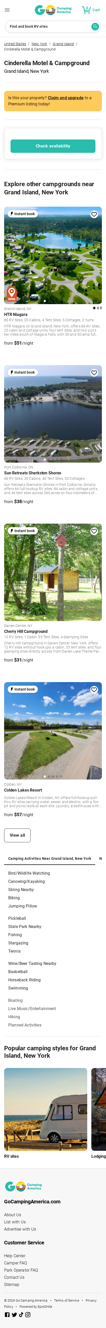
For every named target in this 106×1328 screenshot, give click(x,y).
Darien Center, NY (18, 626)
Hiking (14, 1016)
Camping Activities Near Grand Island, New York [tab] (49, 858)
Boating (15, 1000)
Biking (14, 897)
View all (17, 835)
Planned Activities (24, 1025)
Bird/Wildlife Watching (29, 873)
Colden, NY (13, 785)
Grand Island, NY (17, 309)
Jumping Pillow (22, 906)
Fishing (15, 934)
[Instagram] (28, 1316)
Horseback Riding (24, 979)
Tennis (14, 951)
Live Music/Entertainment (32, 1008)
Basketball (18, 971)
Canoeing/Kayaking (26, 881)
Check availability (53, 146)
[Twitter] (15, 1316)
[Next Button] (96, 254)
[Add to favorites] (94, 214)
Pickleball (17, 918)
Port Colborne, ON (18, 467)
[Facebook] (7, 1316)
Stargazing (18, 943)
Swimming (18, 988)
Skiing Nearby (21, 889)
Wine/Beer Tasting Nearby (32, 963)
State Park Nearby (25, 926)
